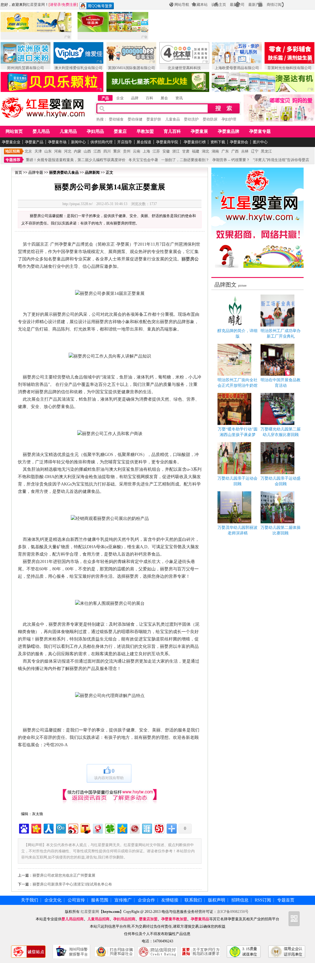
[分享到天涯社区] (146, 828)
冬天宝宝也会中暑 (143, 160)
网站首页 (14, 131)
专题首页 (285, 900)
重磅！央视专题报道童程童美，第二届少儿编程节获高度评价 (76, 160)
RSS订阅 (263, 900)
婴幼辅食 (116, 119)
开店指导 (124, 142)
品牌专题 (35, 172)
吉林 (245, 151)
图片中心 (260, 142)
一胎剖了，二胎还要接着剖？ (185, 160)
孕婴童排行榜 (194, 142)
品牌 (134, 98)
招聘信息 (240, 900)
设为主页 (218, 4)
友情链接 (169, 900)
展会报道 (144, 142)
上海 (146, 151)
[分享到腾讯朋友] (109, 828)
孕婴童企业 (11, 142)
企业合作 (146, 900)
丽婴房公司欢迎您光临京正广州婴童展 (64, 875)
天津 (38, 151)
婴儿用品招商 (73, 919)
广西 (235, 151)
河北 (67, 151)
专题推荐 (13, 160)
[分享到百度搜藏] (23, 828)
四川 (107, 151)
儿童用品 (68, 131)
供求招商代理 (101, 142)
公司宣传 (76, 900)
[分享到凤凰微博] (134, 828)
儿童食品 (172, 119)
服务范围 (99, 900)
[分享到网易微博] (97, 828)
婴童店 (120, 131)
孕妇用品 (95, 131)
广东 (225, 151)
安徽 (166, 151)
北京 (28, 151)
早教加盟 (145, 131)
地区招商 (12, 151)
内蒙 (77, 151)
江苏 (156, 151)
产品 (105, 98)
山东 (48, 151)
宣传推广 (123, 900)
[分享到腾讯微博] (60, 828)
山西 (87, 151)
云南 (136, 151)
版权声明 (216, 900)
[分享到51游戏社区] (159, 828)
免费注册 (69, 4)
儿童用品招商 (98, 919)
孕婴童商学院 (167, 142)
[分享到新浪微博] (72, 828)
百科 (149, 98)
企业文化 (53, 900)
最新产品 (255, 4)
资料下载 (217, 142)
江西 (97, 151)
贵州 (126, 151)
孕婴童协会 (239, 142)
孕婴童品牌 (228, 131)
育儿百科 (172, 131)
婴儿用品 (41, 131)
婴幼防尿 (210, 119)
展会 (164, 98)
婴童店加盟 (148, 919)
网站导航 (181, 4)
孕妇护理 (228, 119)
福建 (195, 151)
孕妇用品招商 (124, 919)
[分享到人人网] (48, 828)
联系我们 (193, 900)
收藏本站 (200, 4)
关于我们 (29, 900)
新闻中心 (78, 142)
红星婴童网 (35, 4)
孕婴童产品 (34, 142)
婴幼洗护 (191, 119)
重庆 (117, 151)
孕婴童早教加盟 (174, 919)
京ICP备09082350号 (233, 912)
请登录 (55, 4)
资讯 (179, 98)
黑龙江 (266, 151)
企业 (120, 98)
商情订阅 (274, 4)
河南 (58, 151)
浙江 (176, 151)
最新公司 (237, 4)
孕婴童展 (199, 131)
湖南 (215, 151)
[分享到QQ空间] (122, 828)
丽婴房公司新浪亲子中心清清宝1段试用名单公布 (72, 884)
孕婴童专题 (260, 131)
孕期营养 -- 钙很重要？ (231, 160)
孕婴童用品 (200, 919)
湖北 (205, 151)
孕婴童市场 (57, 142)
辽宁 (254, 151)
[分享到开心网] (36, 828)
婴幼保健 (135, 119)
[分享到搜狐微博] (85, 828)
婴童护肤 (153, 119)
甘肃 (185, 151)
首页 (18, 172)
